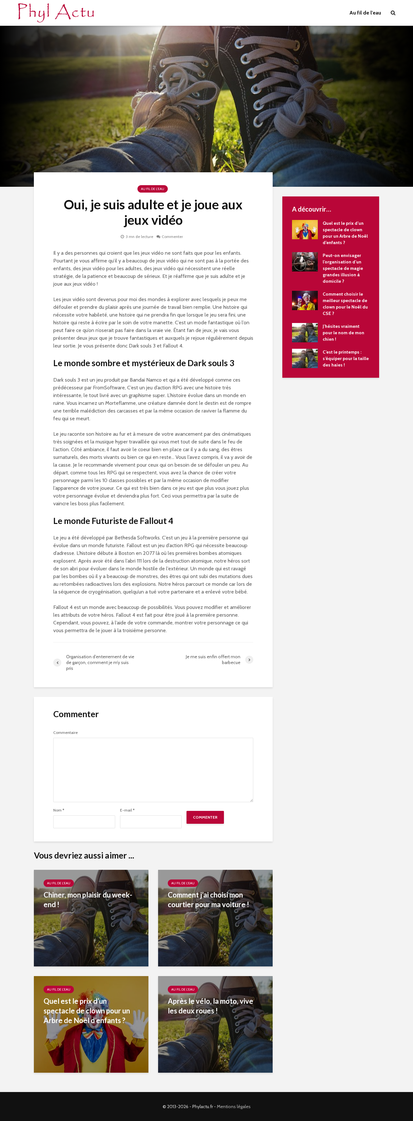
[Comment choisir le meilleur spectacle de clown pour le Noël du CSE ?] (305, 300)
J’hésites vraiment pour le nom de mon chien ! (343, 332)
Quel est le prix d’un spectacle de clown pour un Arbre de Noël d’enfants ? (87, 1011)
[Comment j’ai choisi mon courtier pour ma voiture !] (215, 918)
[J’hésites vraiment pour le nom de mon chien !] (305, 332)
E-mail (127, 810)
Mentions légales (234, 1106)
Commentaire (65, 733)
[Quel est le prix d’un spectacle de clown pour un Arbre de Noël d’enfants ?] (305, 229)
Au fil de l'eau (152, 189)
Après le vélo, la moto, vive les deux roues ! (210, 1006)
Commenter (172, 236)
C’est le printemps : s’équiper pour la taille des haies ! (346, 358)
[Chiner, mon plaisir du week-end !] (91, 918)
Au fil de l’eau (365, 13)
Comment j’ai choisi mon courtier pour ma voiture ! (208, 899)
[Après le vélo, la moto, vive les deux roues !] (215, 1024)
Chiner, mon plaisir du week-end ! (88, 899)
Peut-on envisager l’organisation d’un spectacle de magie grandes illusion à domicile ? (343, 268)
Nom (58, 810)
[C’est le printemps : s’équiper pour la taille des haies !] (305, 358)
